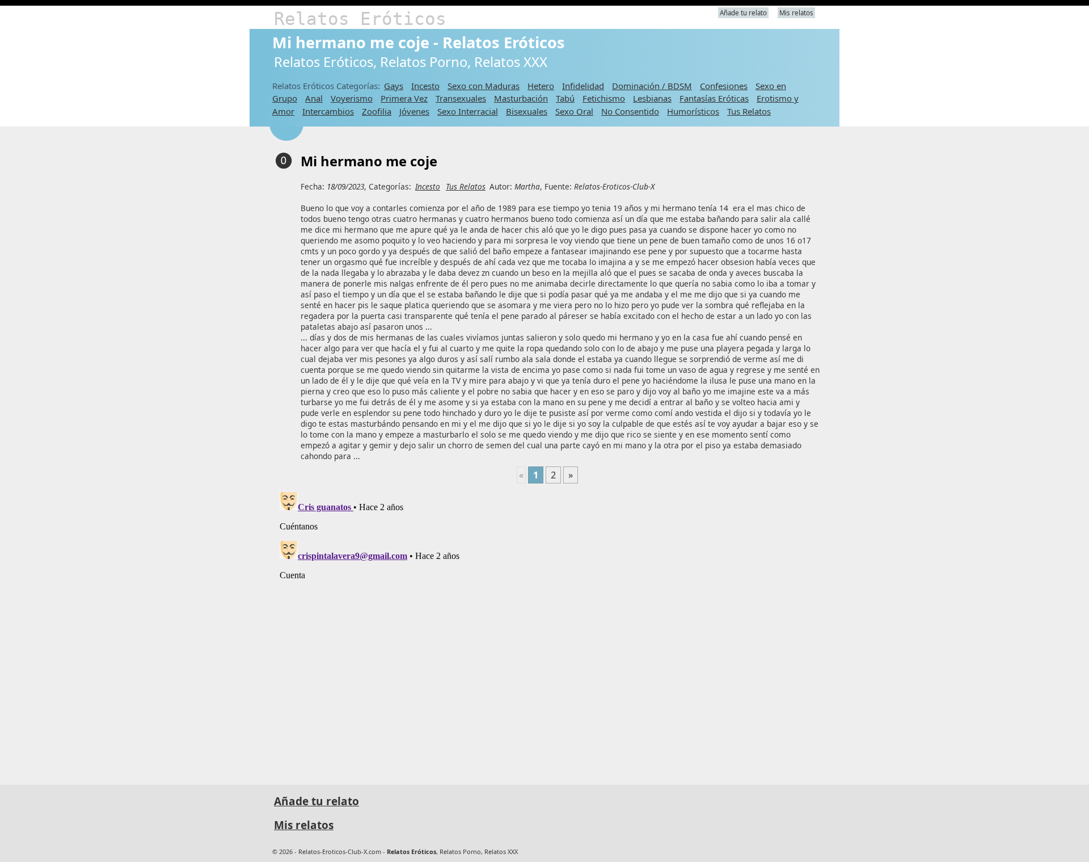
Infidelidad (583, 85)
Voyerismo (352, 98)
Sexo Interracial (467, 111)
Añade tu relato (743, 13)
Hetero (540, 85)
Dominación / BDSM (652, 85)
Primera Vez (404, 98)
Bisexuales (526, 111)
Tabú (565, 98)
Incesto (425, 85)
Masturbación (521, 98)
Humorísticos (693, 111)
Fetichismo (604, 98)
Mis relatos (796, 13)
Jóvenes (414, 111)
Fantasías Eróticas (714, 98)
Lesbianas (652, 98)
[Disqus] (547, 629)
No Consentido (630, 111)
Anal (314, 98)
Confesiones (724, 85)
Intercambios (328, 111)
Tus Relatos (749, 111)
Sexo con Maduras (484, 85)
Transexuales (461, 98)
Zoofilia (376, 111)
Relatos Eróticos (360, 19)
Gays (393, 85)
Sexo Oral (574, 111)
